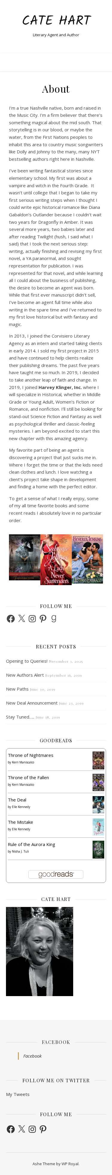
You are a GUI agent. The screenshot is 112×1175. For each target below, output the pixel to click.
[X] (21, 618)
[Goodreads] (54, 618)
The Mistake (20, 822)
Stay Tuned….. (20, 717)
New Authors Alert (25, 675)
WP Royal (70, 1163)
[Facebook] (11, 618)
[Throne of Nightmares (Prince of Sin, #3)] (98, 760)
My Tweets (18, 1094)
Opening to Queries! (26, 661)
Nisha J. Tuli (20, 851)
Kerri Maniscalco (23, 762)
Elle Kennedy (21, 807)
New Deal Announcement (32, 703)
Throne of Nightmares (30, 755)
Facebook (56, 1042)
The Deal (17, 800)
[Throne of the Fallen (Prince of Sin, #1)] (98, 782)
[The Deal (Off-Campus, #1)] (98, 805)
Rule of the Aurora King (31, 844)
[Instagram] (32, 618)
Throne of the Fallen (28, 777)
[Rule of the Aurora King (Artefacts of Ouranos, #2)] (98, 850)
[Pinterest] (43, 618)
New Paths (17, 689)
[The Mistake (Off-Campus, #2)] (98, 827)
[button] (15, 560)
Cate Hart (56, 21)
